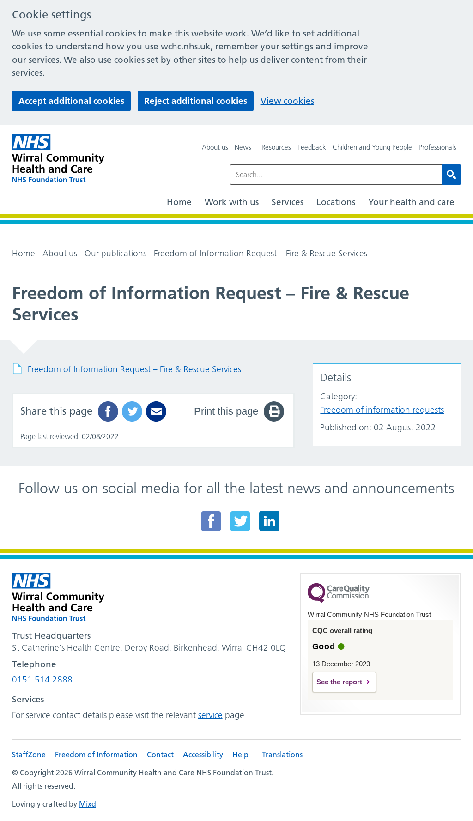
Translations (282, 754)
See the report (339, 682)
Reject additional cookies (195, 101)
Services (287, 202)
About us (215, 147)
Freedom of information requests (382, 409)
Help (240, 754)
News (243, 147)
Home (179, 202)
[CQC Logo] (339, 600)
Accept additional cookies (71, 101)
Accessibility (203, 754)
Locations (335, 202)
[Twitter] (240, 521)
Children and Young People (372, 147)
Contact (160, 754)
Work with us (232, 202)
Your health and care (411, 202)
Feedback (311, 147)
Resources (276, 147)
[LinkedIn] (269, 521)
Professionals (437, 147)
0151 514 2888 (42, 679)
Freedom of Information (96, 754)
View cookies (287, 101)
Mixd (87, 804)
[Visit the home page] (58, 158)
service (210, 715)
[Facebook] (211, 521)
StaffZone (29, 754)
